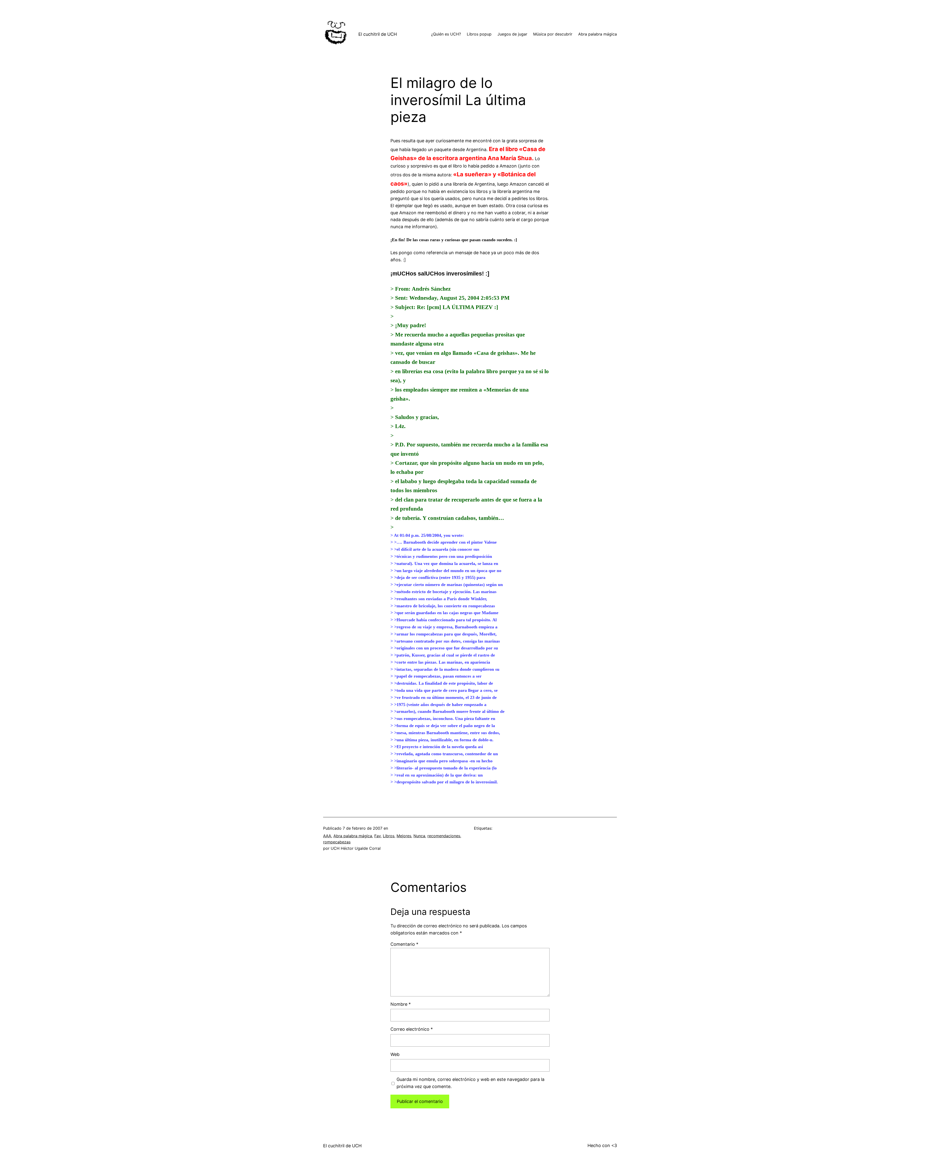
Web (395, 1054)
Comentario (404, 944)
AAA (327, 835)
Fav (377, 835)
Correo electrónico (411, 1029)
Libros (388, 835)
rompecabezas (337, 841)
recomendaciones (443, 835)
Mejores (404, 835)
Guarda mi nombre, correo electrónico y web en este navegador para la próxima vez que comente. (470, 1083)
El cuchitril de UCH (377, 34)
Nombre (400, 1004)
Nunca (419, 835)
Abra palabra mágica (352, 835)
